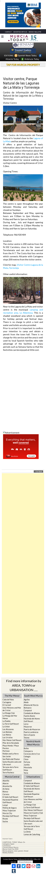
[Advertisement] (23, 573)
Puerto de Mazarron (32, 729)
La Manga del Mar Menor (10, 717)
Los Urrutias (8, 737)
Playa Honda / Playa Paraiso (11, 746)
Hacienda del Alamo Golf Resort (32, 719)
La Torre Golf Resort (11, 724)
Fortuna (27, 762)
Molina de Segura (10, 808)
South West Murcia (33, 695)
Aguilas (27, 699)
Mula (26, 770)
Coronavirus (6, 846)
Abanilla (6, 781)
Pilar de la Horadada (11, 743)
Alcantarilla (7, 786)
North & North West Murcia (33, 743)
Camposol (28, 710)
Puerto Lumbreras (31, 732)
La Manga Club (9, 713)
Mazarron (28, 727)
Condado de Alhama (32, 713)
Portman (6, 751)
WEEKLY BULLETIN (35, 32)
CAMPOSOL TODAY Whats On (13, 842)
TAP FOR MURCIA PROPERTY (23, 64)
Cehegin (27, 756)
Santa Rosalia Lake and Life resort (12, 763)
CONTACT (8, 32)
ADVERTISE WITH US (20, 32)
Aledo (26, 702)
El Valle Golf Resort (10, 797)
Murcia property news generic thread (15, 851)
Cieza (26, 759)
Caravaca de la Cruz (32, 754)
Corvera (6, 794)
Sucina (5, 821)
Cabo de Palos (8, 699)
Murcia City (7, 813)
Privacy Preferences (25, 862)
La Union (6, 726)
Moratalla (28, 767)
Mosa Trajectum (9, 810)
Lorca (26, 724)
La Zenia (27, 832)
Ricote (5, 819)
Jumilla (27, 765)
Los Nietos (7, 735)
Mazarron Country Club (33, 813)
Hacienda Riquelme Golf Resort (10, 801)
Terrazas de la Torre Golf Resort (10, 768)
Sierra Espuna (29, 735)
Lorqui (5, 805)
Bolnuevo (27, 708)
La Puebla (6, 721)
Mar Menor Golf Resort (12, 740)
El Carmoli (7, 705)
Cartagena (7, 702)
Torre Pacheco (8, 772)
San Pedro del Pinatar (11, 759)
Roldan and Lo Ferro (11, 754)
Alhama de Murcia (31, 705)
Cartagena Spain (8, 844)
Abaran (5, 783)
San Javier (7, 756)
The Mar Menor (12, 695)
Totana (26, 737)
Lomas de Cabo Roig (32, 834)
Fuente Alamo (29, 716)
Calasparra (28, 751)
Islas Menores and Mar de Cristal (12, 709)
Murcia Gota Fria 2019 (10, 849)
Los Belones (7, 732)
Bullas (26, 748)
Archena (6, 789)
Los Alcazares (8, 729)
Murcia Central (12, 776)
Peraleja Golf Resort (11, 816)
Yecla (26, 773)
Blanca (5, 791)
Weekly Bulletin (7, 852)
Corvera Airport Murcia (10, 847)
